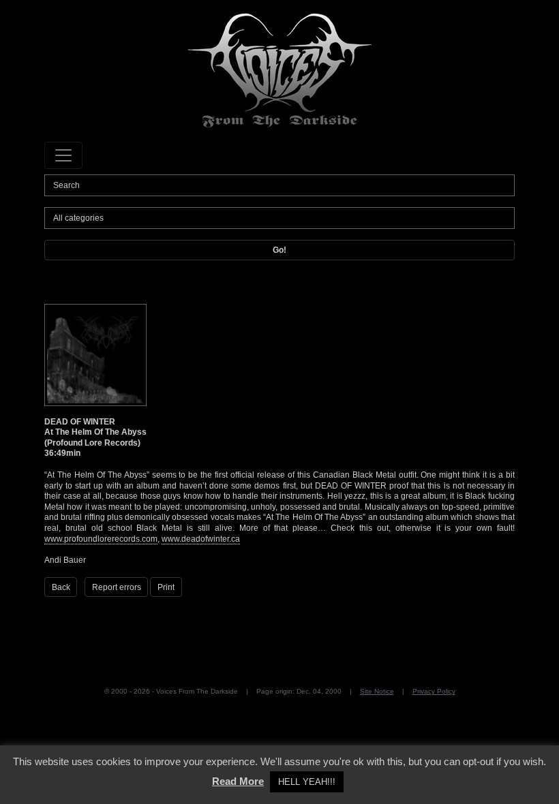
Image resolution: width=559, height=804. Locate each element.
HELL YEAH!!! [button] (306, 782)
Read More (238, 781)
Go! (279, 250)
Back (61, 587)
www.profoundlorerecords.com (100, 539)
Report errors (116, 587)
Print (166, 587)
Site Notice (377, 691)
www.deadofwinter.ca (201, 539)
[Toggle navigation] (63, 155)
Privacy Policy (433, 691)
